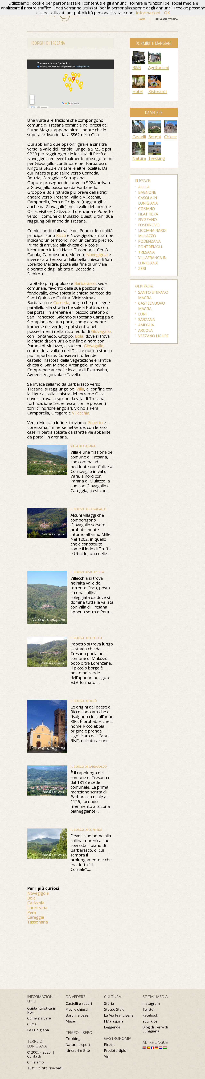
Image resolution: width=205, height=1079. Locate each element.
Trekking (156, 158)
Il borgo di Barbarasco (88, 766)
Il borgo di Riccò (83, 701)
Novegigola (97, 254)
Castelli (139, 136)
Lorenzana (37, 907)
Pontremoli (150, 246)
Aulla (144, 186)
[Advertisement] (54, 951)
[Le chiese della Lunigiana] (170, 122)
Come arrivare (39, 1018)
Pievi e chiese (77, 1009)
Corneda (61, 302)
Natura (139, 158)
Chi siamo (35, 1062)
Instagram (151, 1003)
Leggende (112, 1027)
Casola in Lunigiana (148, 200)
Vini (107, 1056)
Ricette (109, 1045)
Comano (146, 208)
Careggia (35, 917)
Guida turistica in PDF (41, 1010)
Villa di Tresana (82, 446)
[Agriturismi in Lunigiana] (154, 53)
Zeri (142, 268)
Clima (32, 1024)
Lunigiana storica (166, 19)
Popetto (95, 422)
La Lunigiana (38, 1030)
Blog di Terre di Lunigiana (155, 1029)
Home (142, 19)
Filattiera (148, 214)
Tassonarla (37, 922)
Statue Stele (114, 1009)
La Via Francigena (119, 1015)
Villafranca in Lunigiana (152, 260)
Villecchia (80, 413)
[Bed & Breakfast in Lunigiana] (138, 53)
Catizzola (35, 903)
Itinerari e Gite (78, 1050)
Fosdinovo (149, 224)
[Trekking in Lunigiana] (154, 144)
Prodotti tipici (115, 1050)
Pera (31, 912)
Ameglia (146, 324)
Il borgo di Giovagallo (88, 509)
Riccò (61, 235)
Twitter (149, 1009)
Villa (80, 389)
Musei (71, 1021)
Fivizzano (147, 219)
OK (167, 13)
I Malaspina (113, 1021)
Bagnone (147, 192)
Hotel (137, 91)
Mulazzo (147, 235)
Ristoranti (157, 91)
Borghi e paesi (77, 1015)
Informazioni (148, 13)
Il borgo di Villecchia (87, 572)
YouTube (150, 1021)
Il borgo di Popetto (86, 638)
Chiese (170, 136)
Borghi (154, 136)
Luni (142, 314)
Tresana (146, 252)
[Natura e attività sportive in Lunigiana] (138, 144)
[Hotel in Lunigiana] (138, 77)
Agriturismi (158, 67)
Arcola (145, 330)
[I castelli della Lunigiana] (138, 122)
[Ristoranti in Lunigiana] (154, 77)
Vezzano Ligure (153, 335)
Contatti (34, 1056)
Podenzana (149, 241)
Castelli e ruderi (79, 1003)
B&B (136, 67)
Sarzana (146, 319)
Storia (109, 1003)
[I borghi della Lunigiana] (154, 122)
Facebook (150, 1015)
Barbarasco (85, 283)
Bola (79, 336)
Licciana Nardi (152, 230)
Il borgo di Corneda (86, 830)
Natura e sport (78, 1045)
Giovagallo (101, 331)
